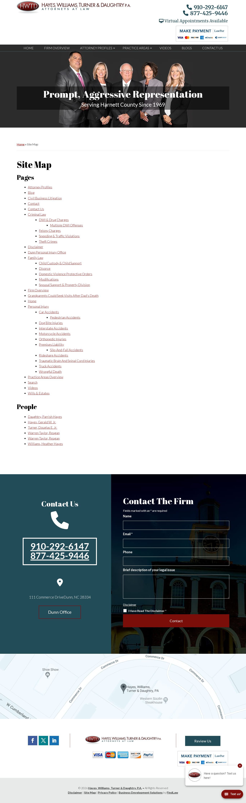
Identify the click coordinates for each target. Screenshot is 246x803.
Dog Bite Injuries (51, 323)
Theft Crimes (48, 241)
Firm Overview (57, 48)
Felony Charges (50, 231)
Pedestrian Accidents (65, 317)
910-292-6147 (211, 7)
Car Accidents (49, 312)
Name (127, 516)
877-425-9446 (209, 13)
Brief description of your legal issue (149, 570)
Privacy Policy (107, 792)
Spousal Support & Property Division (64, 285)
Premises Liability (51, 344)
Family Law (35, 258)
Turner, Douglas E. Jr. (42, 427)
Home (29, 48)
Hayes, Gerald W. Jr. (42, 422)
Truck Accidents (50, 366)
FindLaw (172, 792)
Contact (33, 204)
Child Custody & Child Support (60, 263)
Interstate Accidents (53, 328)
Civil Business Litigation (45, 198)
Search (32, 382)
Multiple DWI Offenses (66, 225)
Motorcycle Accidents (54, 334)
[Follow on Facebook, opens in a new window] (32, 740)
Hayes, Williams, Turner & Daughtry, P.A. (115, 788)
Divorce (44, 268)
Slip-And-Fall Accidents (66, 350)
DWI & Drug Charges (54, 220)
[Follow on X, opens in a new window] (43, 740)
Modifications (49, 279)
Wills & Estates (39, 393)
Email (128, 534)
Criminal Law (37, 214)
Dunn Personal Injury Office (47, 252)
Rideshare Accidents (53, 355)
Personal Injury (38, 306)
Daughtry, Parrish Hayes (45, 417)
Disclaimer (35, 247)
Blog (31, 193)
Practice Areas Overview (45, 377)
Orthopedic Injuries (52, 339)
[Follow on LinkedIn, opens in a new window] (54, 740)
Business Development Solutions (141, 792)
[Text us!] (232, 795)
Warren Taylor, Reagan (44, 433)
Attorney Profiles (96, 48)
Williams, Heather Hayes (45, 444)
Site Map (90, 792)
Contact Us (212, 48)
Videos (165, 48)
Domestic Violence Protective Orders (65, 274)
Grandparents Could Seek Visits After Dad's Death (63, 296)
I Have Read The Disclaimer (147, 610)
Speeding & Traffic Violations (59, 236)
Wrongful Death (50, 372)
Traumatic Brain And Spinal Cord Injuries (67, 361)
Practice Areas (136, 48)
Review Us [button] (202, 741)
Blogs (187, 48)
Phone (127, 552)
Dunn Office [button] (59, 612)
